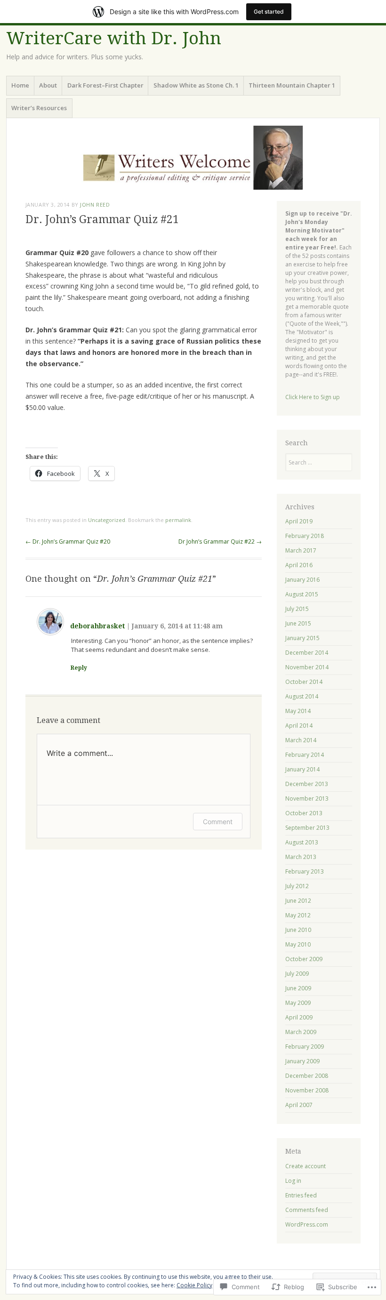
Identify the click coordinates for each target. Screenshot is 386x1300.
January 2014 (302, 769)
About (48, 85)
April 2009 (299, 1017)
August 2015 (301, 594)
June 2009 (298, 988)
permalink (178, 519)
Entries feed (301, 1195)
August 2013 (301, 842)
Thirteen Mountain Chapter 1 (292, 85)
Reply (79, 668)
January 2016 (302, 580)
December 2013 (306, 784)
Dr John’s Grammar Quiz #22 (220, 542)
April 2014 (299, 726)
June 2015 (298, 623)
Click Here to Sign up (312, 397)
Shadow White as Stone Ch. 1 (196, 85)
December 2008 (306, 1076)
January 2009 (302, 1061)
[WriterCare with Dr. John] (193, 158)
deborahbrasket (97, 626)
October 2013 (303, 813)
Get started (269, 11)
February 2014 (304, 755)
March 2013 (300, 857)
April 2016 (299, 565)
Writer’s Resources (39, 108)
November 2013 (307, 798)
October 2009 (303, 959)
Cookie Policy (194, 1285)
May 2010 (298, 944)
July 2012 (297, 886)
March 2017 (300, 550)
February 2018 (304, 536)
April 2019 (299, 521)
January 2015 (302, 638)
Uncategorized (106, 519)
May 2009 (298, 1003)
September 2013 (307, 828)
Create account (305, 1166)
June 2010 (298, 930)
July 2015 (297, 609)
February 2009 (304, 1047)
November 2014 (307, 667)
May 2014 (298, 711)
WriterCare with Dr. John (113, 38)
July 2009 (297, 974)
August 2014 (301, 696)
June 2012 (298, 901)
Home (20, 85)
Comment (218, 822)
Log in (293, 1181)
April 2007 (299, 1105)
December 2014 (306, 653)
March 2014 (300, 740)
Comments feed (306, 1210)
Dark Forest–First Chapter (105, 85)
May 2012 (298, 915)
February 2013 (304, 871)
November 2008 (307, 1090)
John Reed (95, 204)
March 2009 (300, 1032)
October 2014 (303, 682)
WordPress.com (306, 1224)
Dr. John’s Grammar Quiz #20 (67, 542)
